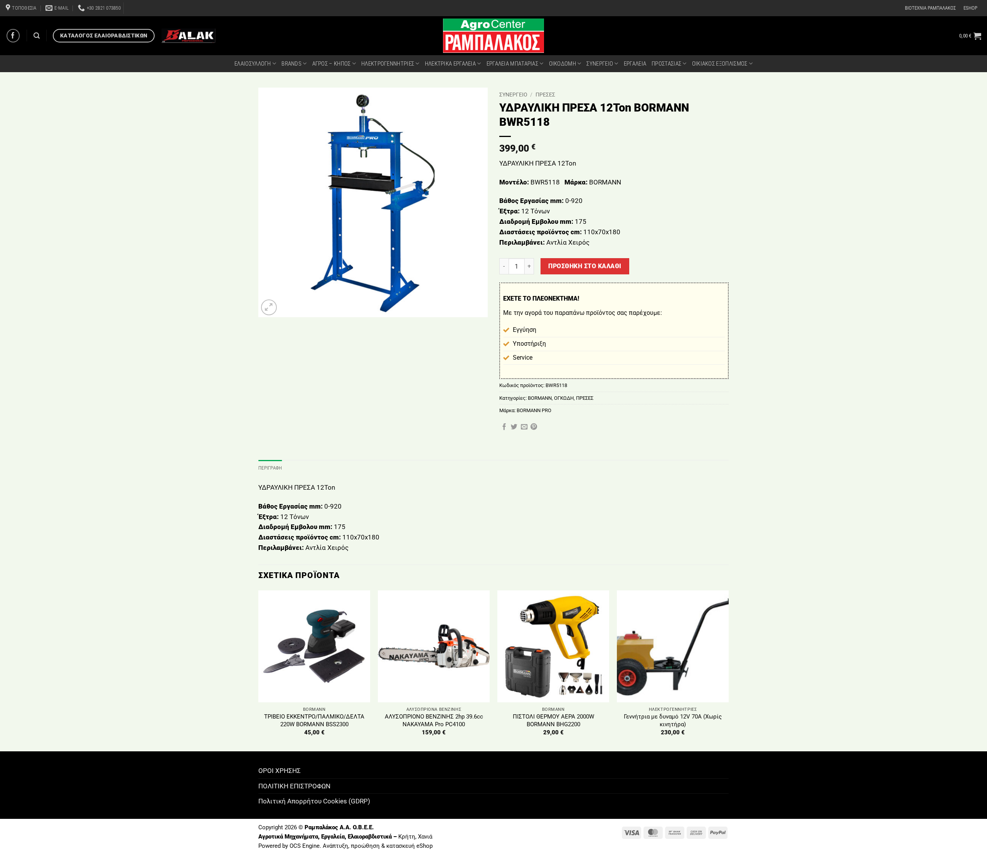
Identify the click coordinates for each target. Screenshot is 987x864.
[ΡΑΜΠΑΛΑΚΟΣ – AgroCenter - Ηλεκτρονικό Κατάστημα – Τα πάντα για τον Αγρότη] (493, 35)
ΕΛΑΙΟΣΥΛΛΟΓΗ (252, 63)
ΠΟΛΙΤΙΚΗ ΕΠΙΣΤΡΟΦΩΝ (294, 786)
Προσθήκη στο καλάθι (584, 266)
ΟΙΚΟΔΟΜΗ (562, 63)
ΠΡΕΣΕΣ (545, 94)
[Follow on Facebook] (13, 35)
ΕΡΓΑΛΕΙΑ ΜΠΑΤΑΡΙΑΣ (512, 63)
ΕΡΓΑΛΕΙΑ (635, 63)
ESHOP (970, 8)
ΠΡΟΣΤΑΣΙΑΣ (666, 63)
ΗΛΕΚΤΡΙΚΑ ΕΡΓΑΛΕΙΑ (450, 63)
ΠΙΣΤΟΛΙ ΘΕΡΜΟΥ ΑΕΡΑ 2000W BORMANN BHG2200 (553, 720)
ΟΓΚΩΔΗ (564, 398)
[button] (970, 35)
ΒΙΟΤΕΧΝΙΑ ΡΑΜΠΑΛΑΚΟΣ (930, 8)
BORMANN (540, 398)
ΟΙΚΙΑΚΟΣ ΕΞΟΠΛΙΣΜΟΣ (720, 63)
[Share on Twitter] (514, 427)
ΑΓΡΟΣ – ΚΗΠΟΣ (331, 63)
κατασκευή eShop (409, 845)
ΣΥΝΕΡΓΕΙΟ (599, 63)
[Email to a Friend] (524, 427)
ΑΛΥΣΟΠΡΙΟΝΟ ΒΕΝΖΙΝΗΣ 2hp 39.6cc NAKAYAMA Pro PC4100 (434, 720)
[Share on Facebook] (504, 427)
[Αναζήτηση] (37, 35)
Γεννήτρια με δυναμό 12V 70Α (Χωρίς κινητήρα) (673, 720)
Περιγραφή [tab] (270, 468)
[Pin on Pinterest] (534, 427)
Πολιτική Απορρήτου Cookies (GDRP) (314, 801)
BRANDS (291, 63)
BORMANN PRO (534, 410)
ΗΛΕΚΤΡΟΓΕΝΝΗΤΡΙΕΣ (387, 63)
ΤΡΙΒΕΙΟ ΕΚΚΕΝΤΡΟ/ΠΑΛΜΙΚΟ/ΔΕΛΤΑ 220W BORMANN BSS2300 (314, 720)
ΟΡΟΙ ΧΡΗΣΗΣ (279, 770)
